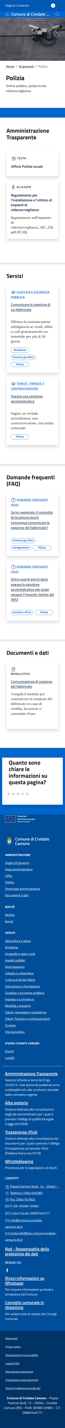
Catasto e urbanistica (19, 973)
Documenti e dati (17, 895)
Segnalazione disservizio (19, 1372)
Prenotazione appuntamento (21, 1380)
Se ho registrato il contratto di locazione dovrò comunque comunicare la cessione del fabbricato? (32, 519)
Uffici (8, 875)
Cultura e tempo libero (20, 979)
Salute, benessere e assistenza (25, 1012)
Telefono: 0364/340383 (26, 1193)
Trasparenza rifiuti (21, 1132)
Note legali (11, 1338)
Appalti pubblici (15, 960)
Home (10, 66)
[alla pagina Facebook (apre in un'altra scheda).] (7, 1269)
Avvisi (9, 921)
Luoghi (9, 1057)
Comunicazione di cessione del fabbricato (31, 684)
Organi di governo (17, 862)
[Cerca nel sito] (57, 14)
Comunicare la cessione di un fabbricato (30, 307)
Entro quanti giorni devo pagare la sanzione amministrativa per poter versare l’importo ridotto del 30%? (32, 589)
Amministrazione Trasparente (31, 1073)
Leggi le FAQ (12, 1363)
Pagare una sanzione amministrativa (27, 398)
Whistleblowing (19, 1161)
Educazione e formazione (22, 986)
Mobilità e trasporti (18, 1005)
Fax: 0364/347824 (22, 1199)
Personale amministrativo (22, 888)
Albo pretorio (16, 1103)
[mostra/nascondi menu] (7, 14)
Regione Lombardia (17, 5)
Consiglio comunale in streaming (24, 1304)
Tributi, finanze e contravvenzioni (27, 1018)
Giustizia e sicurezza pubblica (24, 992)
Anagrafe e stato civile (20, 953)
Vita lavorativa (15, 1031)
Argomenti (26, 66)
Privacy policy (13, 1347)
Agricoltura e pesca (18, 940)
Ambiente (11, 947)
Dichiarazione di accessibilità (21, 1355)
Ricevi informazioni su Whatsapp (24, 1280)
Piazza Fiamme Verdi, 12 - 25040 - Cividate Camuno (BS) (34, 1186)
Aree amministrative (19, 869)
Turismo (10, 1025)
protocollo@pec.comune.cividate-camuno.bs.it (31, 1236)
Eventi (9, 1051)
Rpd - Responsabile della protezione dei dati (27, 1251)
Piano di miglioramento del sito (22, 1388)
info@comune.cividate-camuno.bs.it (24, 1223)
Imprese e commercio (19, 999)
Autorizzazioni (15, 966)
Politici (9, 882)
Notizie (10, 914)
